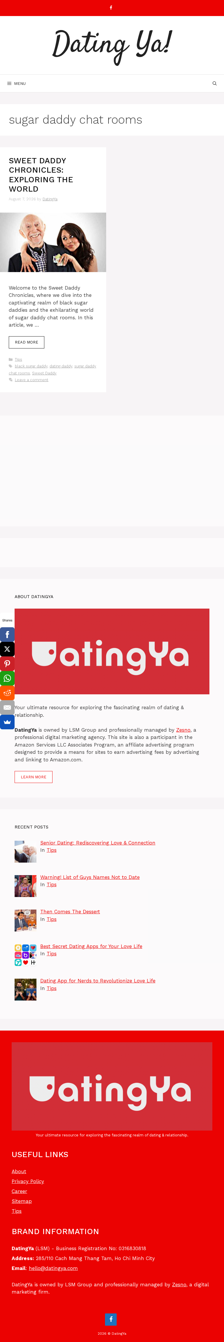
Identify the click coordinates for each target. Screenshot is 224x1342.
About (19, 1171)
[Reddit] (7, 693)
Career (19, 1191)
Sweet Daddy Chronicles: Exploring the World (41, 175)
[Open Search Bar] (214, 83)
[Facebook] (111, 8)
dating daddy (61, 366)
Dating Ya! (112, 45)
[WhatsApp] (7, 678)
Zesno (183, 730)
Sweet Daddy (44, 373)
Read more (26, 342)
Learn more (33, 777)
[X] (7, 649)
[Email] (7, 707)
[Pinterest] (7, 663)
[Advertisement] (112, 471)
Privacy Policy (28, 1181)
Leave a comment (31, 380)
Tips (18, 359)
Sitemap (22, 1201)
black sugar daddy (31, 366)
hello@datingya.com (53, 1268)
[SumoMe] (7, 722)
